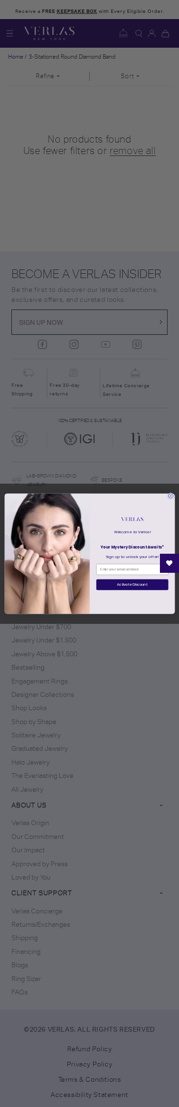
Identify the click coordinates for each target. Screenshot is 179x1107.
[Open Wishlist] (169, 563)
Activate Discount (132, 584)
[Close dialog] (170, 495)
